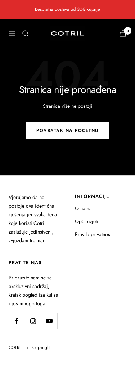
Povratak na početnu (67, 130)
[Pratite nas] (17, 321)
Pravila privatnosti (94, 234)
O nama (83, 208)
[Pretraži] (25, 33)
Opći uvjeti (86, 221)
